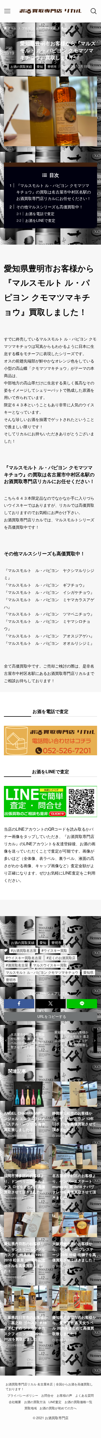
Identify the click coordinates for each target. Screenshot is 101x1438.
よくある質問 (84, 1395)
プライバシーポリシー (22, 1395)
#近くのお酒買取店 (61, 957)
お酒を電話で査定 (39, 213)
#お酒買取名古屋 (23, 950)
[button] (19, 1003)
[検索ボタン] (94, 11)
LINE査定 (55, 1402)
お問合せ (47, 1395)
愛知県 (88, 972)
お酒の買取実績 (21, 66)
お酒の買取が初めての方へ (58, 1408)
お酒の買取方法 (35, 1402)
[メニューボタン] (7, 11)
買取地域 (30, 1408)
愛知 (40, 66)
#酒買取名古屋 (17, 965)
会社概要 (15, 1402)
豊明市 (52, 66)
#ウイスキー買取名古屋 (24, 957)
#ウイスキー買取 (54, 950)
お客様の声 (64, 1395)
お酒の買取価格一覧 (78, 1402)
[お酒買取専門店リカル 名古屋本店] (50, 11)
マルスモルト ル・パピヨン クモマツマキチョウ (42, 972)
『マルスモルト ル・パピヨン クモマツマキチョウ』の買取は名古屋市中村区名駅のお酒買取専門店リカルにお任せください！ (53, 191)
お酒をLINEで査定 (40, 220)
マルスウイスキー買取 (50, 965)
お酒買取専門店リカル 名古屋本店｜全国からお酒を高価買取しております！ (49, 1386)
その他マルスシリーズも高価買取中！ (49, 206)
